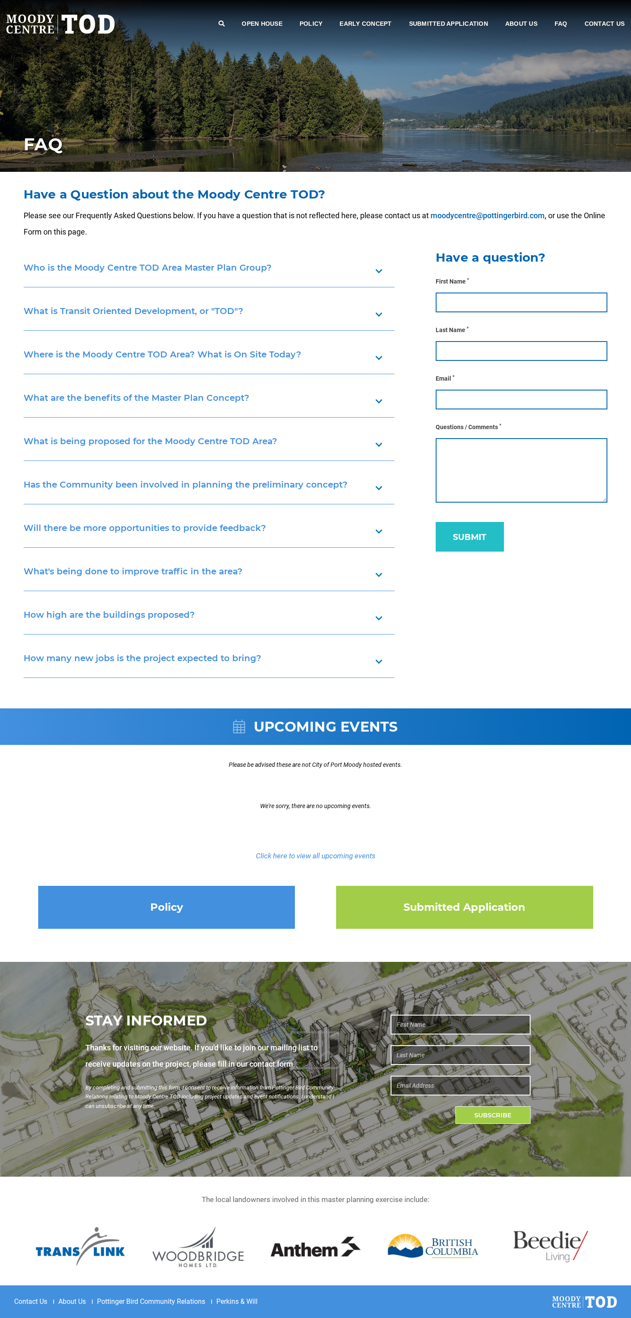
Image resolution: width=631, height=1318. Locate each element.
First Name (452, 281)
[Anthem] (315, 1246)
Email (445, 378)
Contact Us (605, 23)
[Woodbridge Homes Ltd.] (198, 1246)
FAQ (561, 23)
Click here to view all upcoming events (316, 855)
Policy (311, 23)
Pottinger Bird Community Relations (151, 1301)
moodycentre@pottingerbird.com (488, 215)
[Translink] (80, 1246)
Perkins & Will (237, 1301)
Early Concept (365, 23)
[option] (80, 1246)
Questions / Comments (468, 427)
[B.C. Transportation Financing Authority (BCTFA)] (433, 1246)
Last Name (452, 330)
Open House (262, 23)
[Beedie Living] (551, 1246)
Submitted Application (448, 23)
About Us (521, 23)
